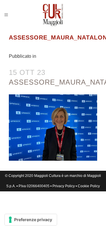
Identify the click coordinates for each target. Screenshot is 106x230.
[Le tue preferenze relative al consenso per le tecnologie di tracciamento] (31, 219)
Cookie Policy (89, 186)
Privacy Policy (63, 186)
